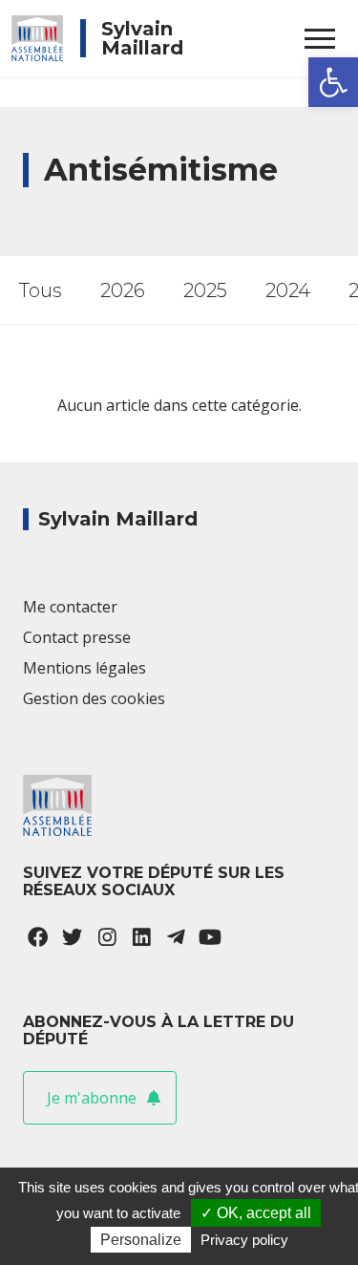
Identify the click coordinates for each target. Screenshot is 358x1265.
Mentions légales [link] (84, 667)
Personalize (140, 1240)
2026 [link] (122, 290)
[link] (333, 82)
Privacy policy (244, 1240)
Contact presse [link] (77, 637)
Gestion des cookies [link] (94, 698)
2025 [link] (205, 290)
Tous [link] (40, 290)
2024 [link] (287, 290)
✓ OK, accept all (255, 1213)
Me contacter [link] (70, 606)
